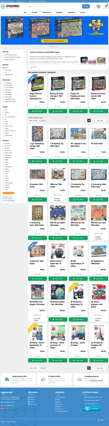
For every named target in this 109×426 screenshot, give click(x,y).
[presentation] (30, 92)
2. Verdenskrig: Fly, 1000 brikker (77, 185)
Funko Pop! (71, 12)
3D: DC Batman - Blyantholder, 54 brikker (77, 304)
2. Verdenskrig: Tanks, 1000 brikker (37, 224)
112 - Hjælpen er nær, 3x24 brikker (78, 144)
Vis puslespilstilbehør (9, 200)
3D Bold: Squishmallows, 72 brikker (77, 263)
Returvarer (58, 406)
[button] (50, 47)
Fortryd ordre (59, 409)
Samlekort (59, 12)
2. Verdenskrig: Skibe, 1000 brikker (98, 185)
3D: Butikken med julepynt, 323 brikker (37, 303)
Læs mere (33, 67)
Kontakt (57, 399)
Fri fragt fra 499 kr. (22, 1)
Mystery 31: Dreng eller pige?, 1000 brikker (56, 96)
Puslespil (34, 12)
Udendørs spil (47, 12)
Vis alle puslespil (7, 199)
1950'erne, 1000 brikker (56, 185)
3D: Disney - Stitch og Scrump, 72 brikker (57, 345)
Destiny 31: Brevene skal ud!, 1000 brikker (98, 96)
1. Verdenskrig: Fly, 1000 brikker (57, 144)
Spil (25, 12)
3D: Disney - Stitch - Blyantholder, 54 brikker (37, 345)
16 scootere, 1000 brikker (36, 185)
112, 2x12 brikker (97, 143)
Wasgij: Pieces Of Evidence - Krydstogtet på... (36, 96)
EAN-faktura (59, 404)
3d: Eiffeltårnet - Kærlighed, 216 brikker (97, 345)
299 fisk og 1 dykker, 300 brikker (57, 224)
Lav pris (82, 12)
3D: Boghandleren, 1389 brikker (97, 262)
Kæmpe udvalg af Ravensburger (54, 41)
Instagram (32, 399)
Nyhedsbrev (33, 404)
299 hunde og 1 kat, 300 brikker (78, 224)
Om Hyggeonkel (60, 397)
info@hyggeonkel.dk (96, 380)
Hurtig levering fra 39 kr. (8, 1)
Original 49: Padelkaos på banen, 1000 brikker (78, 96)
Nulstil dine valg (7, 197)
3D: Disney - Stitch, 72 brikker (78, 344)
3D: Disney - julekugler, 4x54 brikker (96, 304)
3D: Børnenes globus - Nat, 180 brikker (57, 303)
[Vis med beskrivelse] (92, 120)
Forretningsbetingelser (61, 411)
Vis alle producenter (8, 193)
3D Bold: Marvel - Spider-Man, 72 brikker (56, 263)
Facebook (32, 397)
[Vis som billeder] (89, 120)
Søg (86, 6)
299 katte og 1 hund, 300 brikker (98, 224)
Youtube (32, 402)
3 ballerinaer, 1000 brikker (36, 262)
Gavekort (58, 402)
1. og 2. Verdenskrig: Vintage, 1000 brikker (37, 146)
